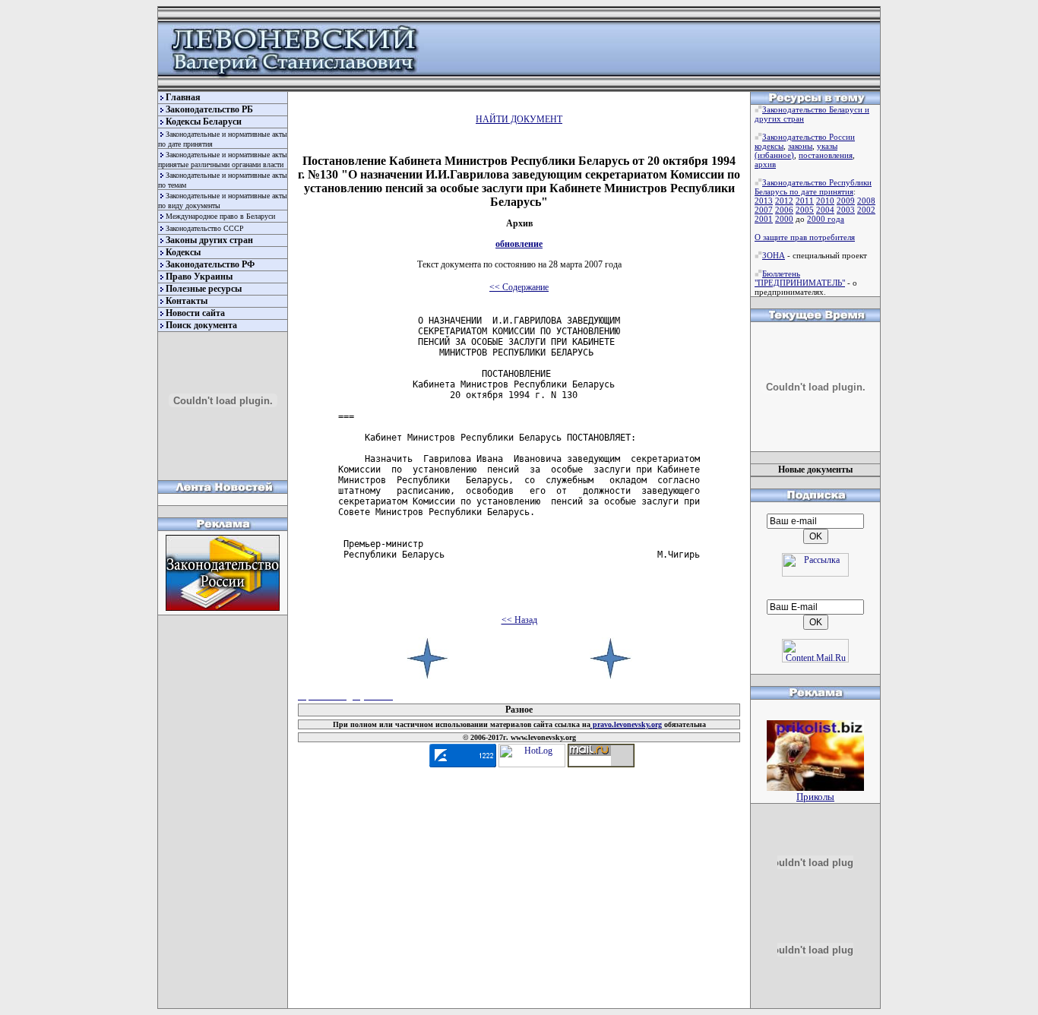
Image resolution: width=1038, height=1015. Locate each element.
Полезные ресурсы (204, 288)
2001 (764, 218)
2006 (784, 209)
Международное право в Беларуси (220, 216)
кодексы (769, 145)
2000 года (825, 218)
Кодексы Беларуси (204, 121)
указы (827, 145)
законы (800, 145)
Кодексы (183, 252)
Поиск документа (201, 325)
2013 (764, 200)
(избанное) (774, 155)
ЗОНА (773, 255)
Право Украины (199, 276)
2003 (846, 209)
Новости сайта (195, 313)
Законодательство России (808, 136)
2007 (764, 209)
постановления (826, 155)
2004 (825, 209)
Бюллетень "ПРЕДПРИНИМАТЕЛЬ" (800, 278)
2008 (866, 200)
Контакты (186, 301)
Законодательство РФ (210, 264)
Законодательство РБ (209, 109)
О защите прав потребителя (805, 237)
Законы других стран (209, 240)
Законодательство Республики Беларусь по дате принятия (813, 187)
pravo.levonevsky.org (626, 724)
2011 (805, 200)
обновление (519, 244)
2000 (784, 218)
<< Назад (519, 620)
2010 (825, 200)
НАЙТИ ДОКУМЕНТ (519, 119)
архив (765, 164)
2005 (805, 209)
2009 (846, 200)
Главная (183, 97)
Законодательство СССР (205, 228)
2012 (784, 200)
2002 (866, 209)
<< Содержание (519, 287)
